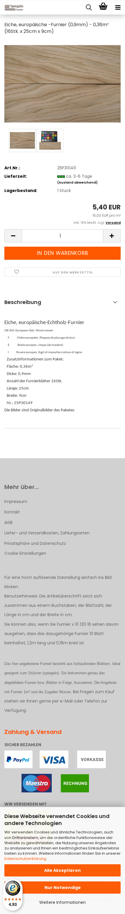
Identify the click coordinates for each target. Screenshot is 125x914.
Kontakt (12, 512)
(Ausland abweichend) (77, 182)
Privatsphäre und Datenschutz (35, 543)
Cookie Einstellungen (25, 553)
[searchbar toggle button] (88, 7)
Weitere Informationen (62, 902)
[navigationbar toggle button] (117, 7)
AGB (8, 522)
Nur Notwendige (62, 887)
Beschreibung (22, 302)
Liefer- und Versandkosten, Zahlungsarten (47, 533)
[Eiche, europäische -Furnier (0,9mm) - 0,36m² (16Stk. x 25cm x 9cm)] (62, 83)
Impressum (15, 501)
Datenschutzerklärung (25, 858)
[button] (13, 235)
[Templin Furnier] (11, 7)
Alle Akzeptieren (62, 870)
